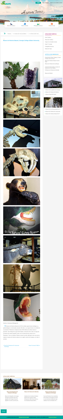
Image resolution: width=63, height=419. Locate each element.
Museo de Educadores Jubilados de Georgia (50, 392)
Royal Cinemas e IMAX (34, 345)
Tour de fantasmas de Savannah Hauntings (11, 346)
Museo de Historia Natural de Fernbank (53, 113)
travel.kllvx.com (24, 417)
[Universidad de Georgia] (53, 102)
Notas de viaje (48, 48)
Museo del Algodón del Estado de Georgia (12, 392)
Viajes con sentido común (56, 2)
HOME (38, 2)
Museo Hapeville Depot (51, 94)
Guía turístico (45, 2)
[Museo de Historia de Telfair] (53, 83)
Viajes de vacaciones (20, 33)
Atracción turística (36, 33)
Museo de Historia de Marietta (31, 391)
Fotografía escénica (49, 46)
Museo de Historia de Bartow (52, 92)
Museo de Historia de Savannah (53, 111)
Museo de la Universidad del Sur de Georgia (53, 109)
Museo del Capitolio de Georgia (53, 89)
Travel (9, 33)
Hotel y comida (48, 44)
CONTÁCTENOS (52, 417)
